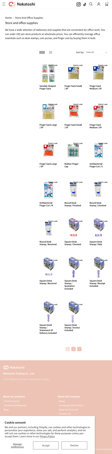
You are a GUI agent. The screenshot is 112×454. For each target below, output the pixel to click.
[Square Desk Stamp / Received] (48, 267)
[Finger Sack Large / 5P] (48, 111)
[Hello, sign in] (99, 4)
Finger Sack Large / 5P (48, 126)
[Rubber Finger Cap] (73, 150)
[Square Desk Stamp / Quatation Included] (73, 267)
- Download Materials (15, 405)
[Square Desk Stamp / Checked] (73, 228)
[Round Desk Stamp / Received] (48, 228)
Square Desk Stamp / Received (48, 282)
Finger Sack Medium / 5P (96, 87)
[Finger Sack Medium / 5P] (98, 72)
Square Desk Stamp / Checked (72, 243)
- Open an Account (68, 409)
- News (61, 401)
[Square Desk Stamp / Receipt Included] (98, 267)
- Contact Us (64, 413)
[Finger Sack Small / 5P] (73, 72)
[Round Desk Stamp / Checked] (98, 189)
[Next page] (79, 349)
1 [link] (67, 349)
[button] (5, 4)
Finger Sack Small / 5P (73, 87)
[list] (50, 52)
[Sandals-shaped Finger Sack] (48, 72)
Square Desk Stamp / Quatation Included (70, 284)
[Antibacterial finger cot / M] (48, 189)
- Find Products (11, 401)
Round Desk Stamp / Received (48, 243)
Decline (74, 445)
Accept (46, 445)
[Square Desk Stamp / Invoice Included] (73, 312)
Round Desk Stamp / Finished (72, 204)
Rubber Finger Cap (71, 165)
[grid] (42, 52)
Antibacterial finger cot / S (96, 165)
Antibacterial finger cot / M (46, 204)
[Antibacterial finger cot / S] (98, 150)
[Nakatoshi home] (56, 367)
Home (8, 17)
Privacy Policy (47, 436)
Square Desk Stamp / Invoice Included (72, 328)
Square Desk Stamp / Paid (96, 243)
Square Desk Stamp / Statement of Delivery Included (48, 329)
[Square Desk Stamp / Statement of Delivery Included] (48, 312)
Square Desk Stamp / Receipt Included (97, 283)
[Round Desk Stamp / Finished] (73, 189)
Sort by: (80, 52)
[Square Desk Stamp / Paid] (98, 228)
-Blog (6, 409)
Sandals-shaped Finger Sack (48, 87)
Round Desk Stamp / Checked (98, 204)
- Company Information (70, 405)
